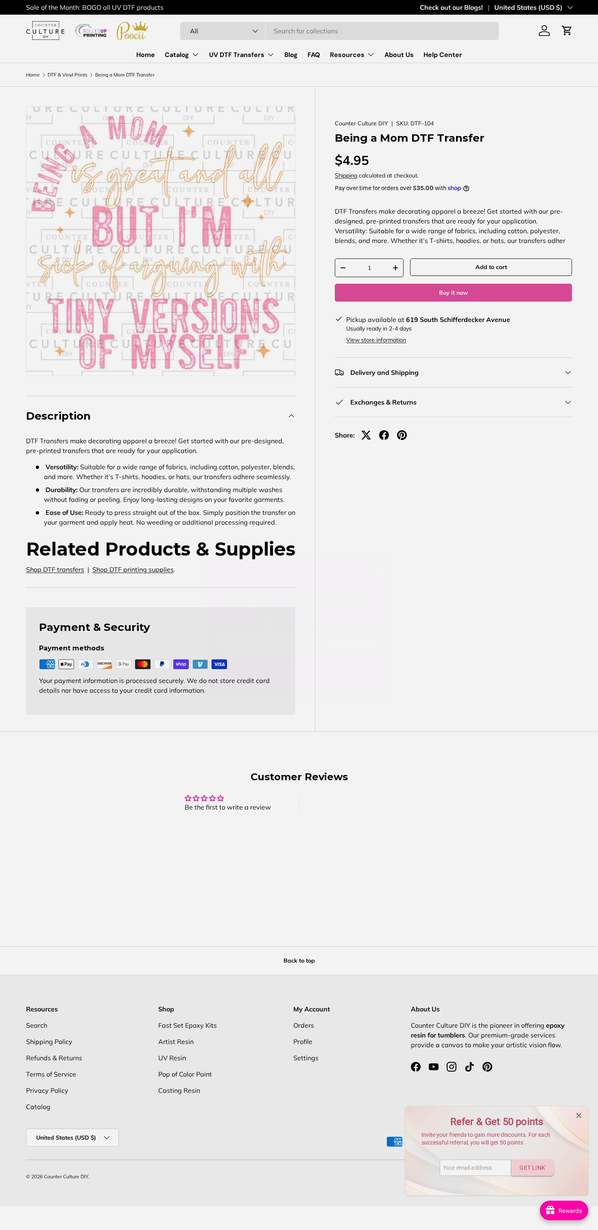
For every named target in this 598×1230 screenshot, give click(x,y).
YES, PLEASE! (299, 628)
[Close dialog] (380, 556)
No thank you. (299, 647)
